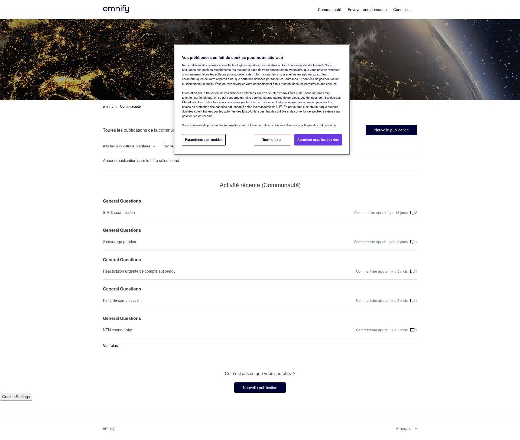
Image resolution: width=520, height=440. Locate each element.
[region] (262, 99)
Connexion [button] (402, 9)
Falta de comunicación (122, 300)
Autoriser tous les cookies (318, 139)
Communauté (329, 9)
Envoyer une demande (367, 9)
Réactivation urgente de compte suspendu (139, 271)
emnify (108, 106)
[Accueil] (116, 11)
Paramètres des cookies (204, 139)
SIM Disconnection (119, 212)
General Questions (122, 201)
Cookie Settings (16, 396)
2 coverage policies (119, 241)
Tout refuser (272, 139)
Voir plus (110, 345)
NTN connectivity (117, 329)
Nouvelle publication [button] (391, 130)
